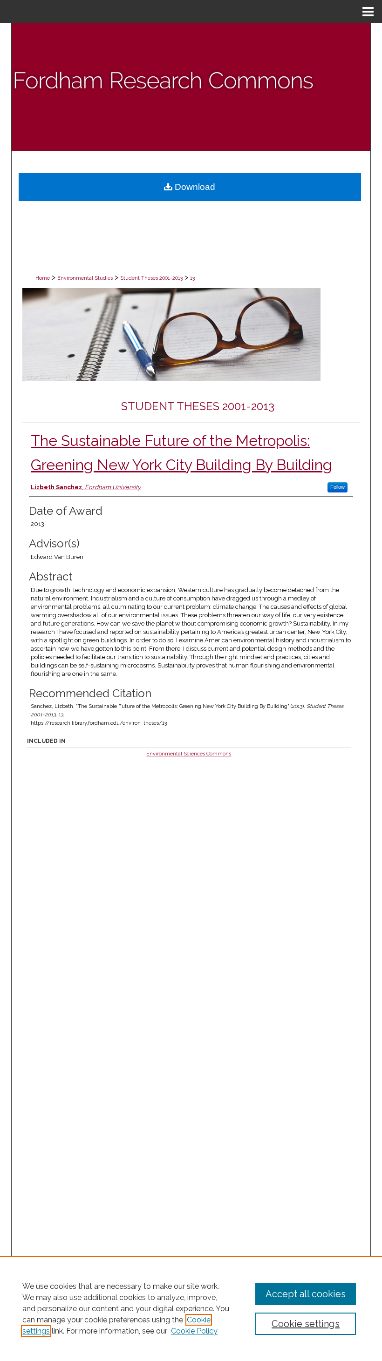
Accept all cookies (306, 1294)
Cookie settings (306, 1323)
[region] (191, 1308)
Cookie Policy (194, 1331)
